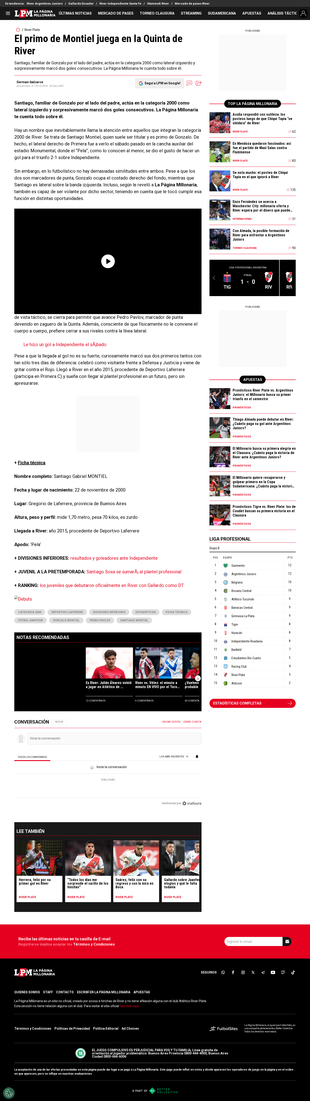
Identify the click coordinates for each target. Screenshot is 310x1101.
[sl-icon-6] (273, 972)
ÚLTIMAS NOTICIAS (75, 13)
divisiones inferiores (109, 612)
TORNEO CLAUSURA (157, 13)
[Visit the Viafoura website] (192, 803)
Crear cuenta (192, 721)
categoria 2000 (29, 612)
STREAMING (191, 13)
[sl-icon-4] (253, 972)
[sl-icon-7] (283, 972)
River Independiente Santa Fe (120, 3)
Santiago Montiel (134, 620)
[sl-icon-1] (223, 972)
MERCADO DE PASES (115, 13)
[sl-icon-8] (293, 972)
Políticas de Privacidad (72, 1028)
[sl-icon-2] (233, 972)
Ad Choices (130, 1028)
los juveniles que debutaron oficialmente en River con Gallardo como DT (112, 585)
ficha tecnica (176, 612)
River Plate (32, 30)
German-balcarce (30, 82)
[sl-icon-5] (263, 972)
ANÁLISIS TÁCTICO (284, 13)
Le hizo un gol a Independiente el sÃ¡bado (64, 344)
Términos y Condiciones (94, 944)
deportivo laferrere (67, 612)
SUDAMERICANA (222, 13)
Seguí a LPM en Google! (162, 83)
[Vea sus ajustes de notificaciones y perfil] (197, 756)
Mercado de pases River (192, 3)
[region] (108, 763)
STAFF (48, 992)
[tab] (32, 757)
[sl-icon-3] (243, 972)
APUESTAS (251, 13)
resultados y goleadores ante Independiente (114, 558)
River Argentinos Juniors (45, 3)
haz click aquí (129, 1006)
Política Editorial (105, 1028)
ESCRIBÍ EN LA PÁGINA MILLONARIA (103, 992)
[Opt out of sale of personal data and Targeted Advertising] (9, 1093)
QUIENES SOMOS (27, 992)
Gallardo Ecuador (81, 3)
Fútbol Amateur (30, 620)
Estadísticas (145, 612)
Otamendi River (158, 3)
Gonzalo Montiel (66, 620)
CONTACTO (65, 992)
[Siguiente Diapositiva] (198, 678)
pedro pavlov (100, 620)
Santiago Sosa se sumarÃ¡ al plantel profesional (133, 571)
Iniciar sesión (171, 721)
